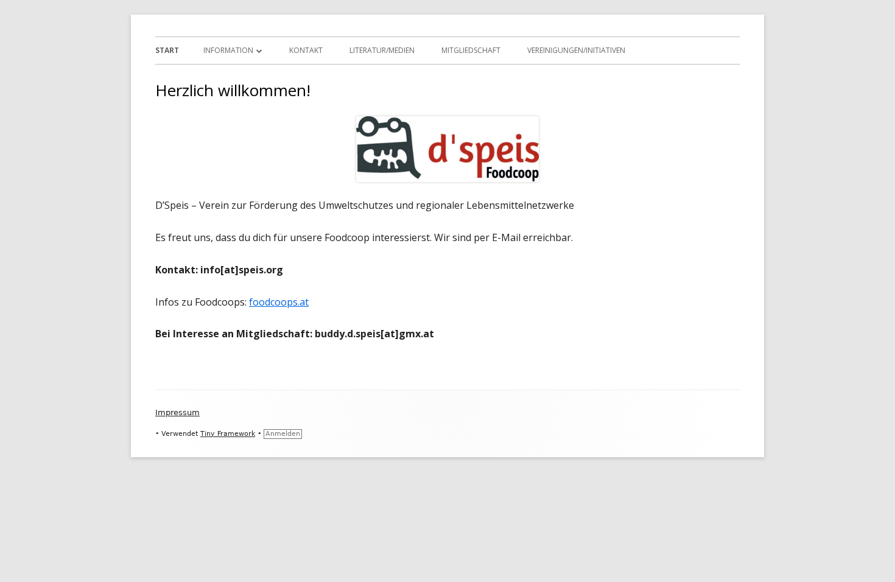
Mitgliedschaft (470, 50)
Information (228, 50)
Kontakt (306, 50)
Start (167, 50)
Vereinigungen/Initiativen (576, 50)
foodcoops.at (279, 302)
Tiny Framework (227, 434)
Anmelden (282, 434)
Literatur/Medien (382, 50)
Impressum (177, 412)
